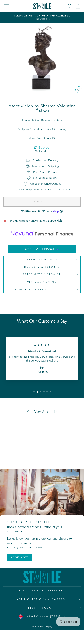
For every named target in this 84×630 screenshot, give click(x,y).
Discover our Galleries (41, 590)
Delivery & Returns (42, 266)
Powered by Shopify (42, 626)
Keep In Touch (41, 607)
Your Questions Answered (41, 599)
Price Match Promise (42, 274)
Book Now (19, 557)
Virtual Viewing (42, 281)
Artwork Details (42, 259)
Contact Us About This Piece (42, 289)
